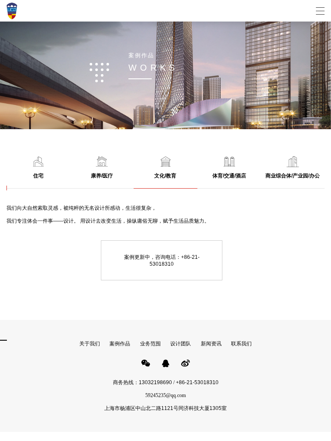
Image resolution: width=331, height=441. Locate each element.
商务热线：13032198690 (142, 382)
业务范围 (150, 344)
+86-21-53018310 (197, 382)
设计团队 (180, 344)
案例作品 (119, 344)
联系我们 (241, 344)
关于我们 (89, 344)
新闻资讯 (211, 344)
